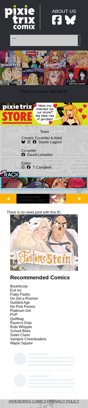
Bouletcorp (19, 286)
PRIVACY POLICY (64, 401)
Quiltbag (17, 319)
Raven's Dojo (21, 323)
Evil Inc (16, 290)
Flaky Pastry (20, 294)
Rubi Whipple (21, 327)
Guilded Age (20, 302)
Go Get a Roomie (24, 298)
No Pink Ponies (22, 306)
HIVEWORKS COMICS (27, 401)
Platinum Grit (20, 311)
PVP (14, 315)
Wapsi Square (21, 343)
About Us (64, 11)
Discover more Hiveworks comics (32, 199)
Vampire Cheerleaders (28, 339)
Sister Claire (20, 335)
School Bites (20, 331)
